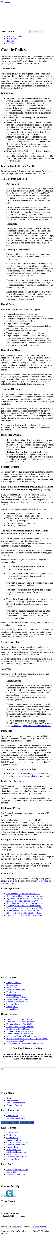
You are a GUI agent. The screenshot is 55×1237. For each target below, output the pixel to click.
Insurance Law (12, 1004)
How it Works (12, 38)
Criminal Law (12, 1009)
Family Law (11, 992)
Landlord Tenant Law (15, 990)
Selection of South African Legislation (22, 1036)
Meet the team (12, 1100)
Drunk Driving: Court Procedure (20, 1026)
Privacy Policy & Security (17, 1169)
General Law (11, 987)
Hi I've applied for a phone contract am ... (23, 910)
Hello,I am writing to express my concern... (24, 896)
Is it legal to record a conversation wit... (23, 901)
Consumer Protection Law (17, 1002)
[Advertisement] (27, 946)
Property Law (12, 1006)
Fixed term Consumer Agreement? (20, 1022)
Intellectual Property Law (17, 999)
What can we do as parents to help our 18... (24, 908)
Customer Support (14, 1105)
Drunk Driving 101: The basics (19, 1034)
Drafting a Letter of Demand (18, 1029)
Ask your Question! (14, 36)
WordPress (16, 1227)
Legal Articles (12, 1115)
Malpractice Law (13, 994)
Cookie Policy (12, 1172)
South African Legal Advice (21, 11)
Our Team (10, 43)
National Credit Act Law (16, 997)
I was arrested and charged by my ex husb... (24, 915)
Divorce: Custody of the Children (20, 1024)
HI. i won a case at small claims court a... (23, 913)
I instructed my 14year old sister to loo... (23, 894)
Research (10, 41)
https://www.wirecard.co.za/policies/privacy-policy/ (28, 776)
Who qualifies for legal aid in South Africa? (24, 1043)
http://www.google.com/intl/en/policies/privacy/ (31, 725)
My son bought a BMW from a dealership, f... (25, 898)
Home (9, 1098)
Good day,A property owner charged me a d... (25, 903)
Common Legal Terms (15, 1118)
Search (36, 31)
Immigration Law (13, 982)
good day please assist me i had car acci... (23, 905)
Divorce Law (12, 985)
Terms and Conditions (15, 1174)
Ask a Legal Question (15, 1103)
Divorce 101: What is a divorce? (20, 1031)
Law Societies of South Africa (19, 1019)
